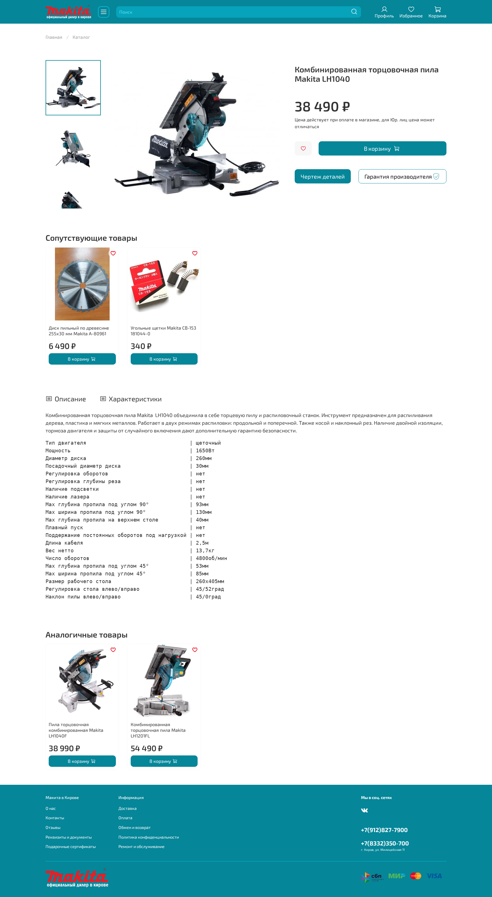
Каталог (81, 37)
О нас (51, 808)
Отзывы (53, 827)
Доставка (127, 808)
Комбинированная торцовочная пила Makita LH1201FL (158, 730)
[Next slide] (275, 134)
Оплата (125, 817)
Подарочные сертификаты (71, 846)
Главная (54, 37)
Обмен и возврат (134, 827)
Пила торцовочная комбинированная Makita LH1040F (76, 730)
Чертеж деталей (323, 176)
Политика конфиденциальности (148, 837)
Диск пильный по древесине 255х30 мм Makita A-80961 (79, 330)
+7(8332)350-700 (385, 843)
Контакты (55, 817)
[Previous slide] (119, 134)
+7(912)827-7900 (384, 829)
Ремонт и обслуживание (141, 846)
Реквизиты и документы (69, 837)
